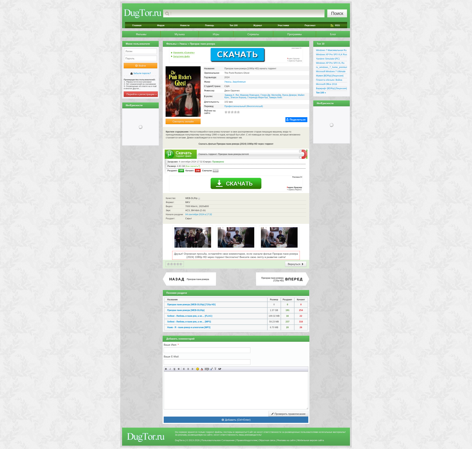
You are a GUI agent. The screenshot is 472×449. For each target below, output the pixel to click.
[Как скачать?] (192, 166)
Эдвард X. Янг (231, 95)
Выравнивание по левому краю (184, 369)
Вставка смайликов (197, 369)
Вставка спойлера (220, 369)
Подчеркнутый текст (174, 369)
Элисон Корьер (238, 97)
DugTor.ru (180, 440)
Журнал (257, 25)
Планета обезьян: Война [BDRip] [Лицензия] (329, 80)
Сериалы (253, 34)
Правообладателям (246, 440)
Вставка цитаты (211, 369)
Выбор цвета (202, 369)
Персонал (310, 25)
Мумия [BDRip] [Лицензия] (329, 75)
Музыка (180, 34)
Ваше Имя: (171, 344)
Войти (142, 65)
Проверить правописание (290, 413)
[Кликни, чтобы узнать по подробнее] (199, 198)
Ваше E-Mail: (171, 356)
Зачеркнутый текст (179, 369)
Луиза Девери (289, 95)
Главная (136, 25)
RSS (337, 25)
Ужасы (227, 82)
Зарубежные (239, 82)
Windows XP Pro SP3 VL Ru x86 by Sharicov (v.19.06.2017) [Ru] (331, 63)
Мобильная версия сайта (310, 440)
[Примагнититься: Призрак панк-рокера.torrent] (303, 154)
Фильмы (141, 34)
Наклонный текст (170, 369)
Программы (294, 34)
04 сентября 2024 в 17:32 (198, 214)
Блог (333, 34)
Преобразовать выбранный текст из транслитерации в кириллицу (215, 369)
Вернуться (294, 264)
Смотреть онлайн (183, 121)
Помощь (209, 25)
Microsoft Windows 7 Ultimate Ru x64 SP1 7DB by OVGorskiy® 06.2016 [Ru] (331, 72)
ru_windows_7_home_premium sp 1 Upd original (331, 68)
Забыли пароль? (142, 73)
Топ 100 (234, 25)
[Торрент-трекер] (143, 13)
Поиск (337, 13)
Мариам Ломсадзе (249, 95)
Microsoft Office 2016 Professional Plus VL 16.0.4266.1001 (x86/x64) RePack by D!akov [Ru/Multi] (330, 85)
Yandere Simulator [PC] (327, 58)
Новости (184, 25)
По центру (188, 369)
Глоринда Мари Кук (257, 97)
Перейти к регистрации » (141, 94)
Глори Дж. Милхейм (271, 95)
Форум (160, 25)
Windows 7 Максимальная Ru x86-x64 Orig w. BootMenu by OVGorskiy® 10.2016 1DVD (331, 51)
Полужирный (166, 369)
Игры (216, 34)
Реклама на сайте (286, 440)
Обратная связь (267, 440)
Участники (283, 25)
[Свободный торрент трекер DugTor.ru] (146, 437)
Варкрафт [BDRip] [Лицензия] (331, 88)
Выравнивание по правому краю (192, 369)
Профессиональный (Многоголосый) (243, 106)
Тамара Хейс (275, 97)
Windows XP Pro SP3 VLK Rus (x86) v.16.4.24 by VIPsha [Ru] (331, 55)
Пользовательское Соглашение (218, 440)
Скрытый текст (207, 369)
